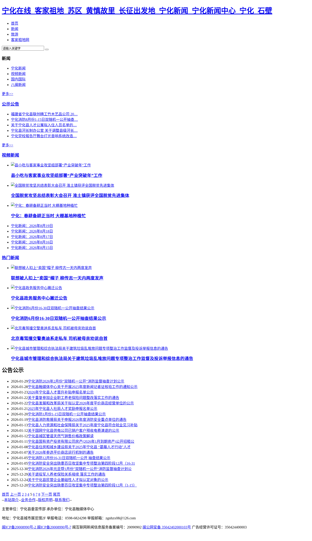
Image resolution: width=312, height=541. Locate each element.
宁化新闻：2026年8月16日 (32, 242)
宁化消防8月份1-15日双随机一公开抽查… (44, 120)
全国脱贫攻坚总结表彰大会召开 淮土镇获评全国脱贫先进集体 (70, 195)
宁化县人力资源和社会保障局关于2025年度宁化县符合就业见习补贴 (82, 425)
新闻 (14, 29)
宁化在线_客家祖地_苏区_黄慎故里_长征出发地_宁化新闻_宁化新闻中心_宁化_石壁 (137, 11)
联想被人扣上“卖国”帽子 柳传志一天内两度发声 (57, 278)
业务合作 (28, 500)
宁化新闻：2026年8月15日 (32, 248)
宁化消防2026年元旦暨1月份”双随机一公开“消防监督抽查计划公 (80, 469)
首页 (14, 23)
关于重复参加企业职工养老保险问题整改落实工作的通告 (73, 398)
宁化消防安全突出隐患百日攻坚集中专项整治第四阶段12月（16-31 (81, 463)
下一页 (46, 494)
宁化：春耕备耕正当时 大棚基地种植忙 (48, 215)
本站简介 (11, 500)
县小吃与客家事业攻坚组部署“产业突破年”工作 (56, 175)
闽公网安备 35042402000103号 (167, 527)
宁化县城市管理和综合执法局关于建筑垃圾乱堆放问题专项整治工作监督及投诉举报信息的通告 (102, 358)
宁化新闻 (18, 68)
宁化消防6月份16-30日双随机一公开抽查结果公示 (58, 318)
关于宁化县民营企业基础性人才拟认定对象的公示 (68, 480)
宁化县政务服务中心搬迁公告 (39, 298)
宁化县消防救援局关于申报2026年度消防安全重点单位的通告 (77, 420)
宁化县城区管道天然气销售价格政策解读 (61, 436)
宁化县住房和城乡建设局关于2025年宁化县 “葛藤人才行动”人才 (79, 447)
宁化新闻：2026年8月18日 (32, 231)
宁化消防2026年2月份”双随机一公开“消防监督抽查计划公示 (76, 381)
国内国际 (18, 79)
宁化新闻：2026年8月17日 (32, 237)
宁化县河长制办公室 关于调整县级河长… (44, 130)
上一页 (15, 494)
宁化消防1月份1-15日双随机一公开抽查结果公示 (67, 414)
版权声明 (45, 500)
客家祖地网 (20, 40)
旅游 (14, 34)
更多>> (7, 94)
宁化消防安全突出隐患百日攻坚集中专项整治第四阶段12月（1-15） (82, 485)
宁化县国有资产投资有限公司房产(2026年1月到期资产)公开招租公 (81, 441)
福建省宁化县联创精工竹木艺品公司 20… (44, 114)
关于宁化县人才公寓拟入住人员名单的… (44, 125)
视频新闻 (18, 74)
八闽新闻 (18, 85)
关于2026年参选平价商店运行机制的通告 (61, 452)
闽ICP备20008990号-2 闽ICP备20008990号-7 (36, 527)
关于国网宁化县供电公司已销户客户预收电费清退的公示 (73, 430)
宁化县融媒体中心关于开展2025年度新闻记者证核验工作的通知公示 (82, 387)
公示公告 (10, 104)
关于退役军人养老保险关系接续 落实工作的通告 (67, 474)
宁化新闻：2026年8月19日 (32, 226)
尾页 (56, 494)
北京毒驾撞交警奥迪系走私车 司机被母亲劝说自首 (59, 338)
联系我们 (62, 500)
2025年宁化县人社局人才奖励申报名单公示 (62, 409)
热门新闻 (10, 257)
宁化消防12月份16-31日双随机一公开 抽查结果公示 (69, 458)
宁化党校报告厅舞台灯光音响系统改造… (44, 136)
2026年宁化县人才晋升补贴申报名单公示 (61, 392)
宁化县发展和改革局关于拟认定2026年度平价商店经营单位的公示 (81, 403)
